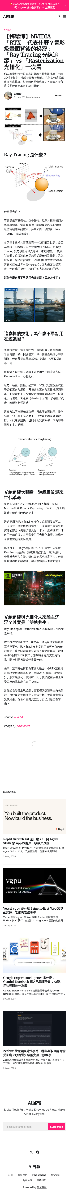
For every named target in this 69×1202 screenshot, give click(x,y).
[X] (31, 1152)
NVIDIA (7, 29)
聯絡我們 (41, 1180)
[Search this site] (58, 16)
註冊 (11, 1174)
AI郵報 (8, 16)
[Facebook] (37, 1152)
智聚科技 (42, 1187)
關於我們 (22, 1174)
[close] (65, 5)
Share (58, 95)
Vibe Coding (39, 1174)
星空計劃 (55, 1174)
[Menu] (64, 16)
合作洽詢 (27, 1180)
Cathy (17, 93)
